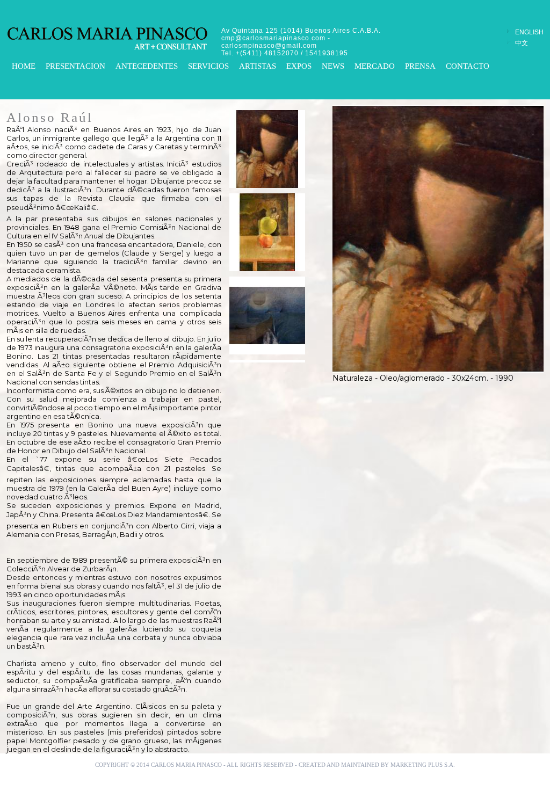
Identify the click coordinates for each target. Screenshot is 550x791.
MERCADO (374, 66)
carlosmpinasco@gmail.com (269, 45)
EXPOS (299, 66)
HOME (23, 66)
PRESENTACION (75, 66)
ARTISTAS (257, 66)
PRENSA (420, 66)
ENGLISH (529, 32)
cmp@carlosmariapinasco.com (273, 38)
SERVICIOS (208, 66)
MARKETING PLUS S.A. (422, 764)
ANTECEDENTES (146, 66)
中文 (521, 43)
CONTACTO (467, 66)
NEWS (333, 66)
